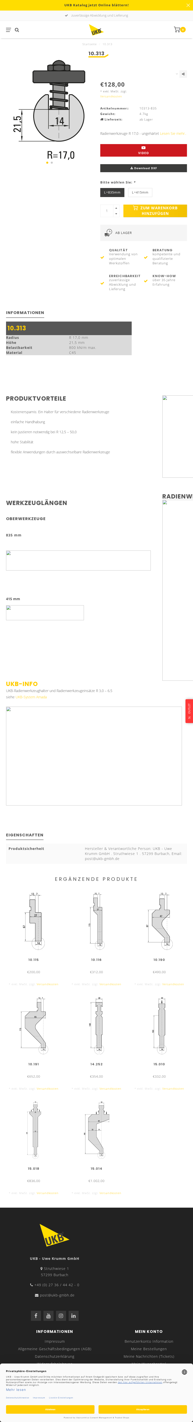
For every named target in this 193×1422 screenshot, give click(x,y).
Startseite (89, 44)
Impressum (55, 1341)
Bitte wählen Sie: (117, 182)
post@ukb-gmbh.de (57, 1295)
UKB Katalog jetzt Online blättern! (96, 5)
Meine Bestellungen (149, 1348)
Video (143, 153)
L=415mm (140, 192)
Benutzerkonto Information (149, 1341)
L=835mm (112, 192)
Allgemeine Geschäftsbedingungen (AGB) (54, 1348)
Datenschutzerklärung (54, 1356)
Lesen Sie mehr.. (173, 133)
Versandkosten (111, 96)
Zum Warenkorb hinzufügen (158, 210)
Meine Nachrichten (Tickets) (149, 1356)
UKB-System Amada (31, 697)
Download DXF (145, 168)
